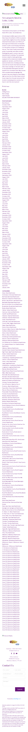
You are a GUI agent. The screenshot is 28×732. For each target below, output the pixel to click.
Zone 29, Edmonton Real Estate (10, 599)
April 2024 (5, 139)
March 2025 (5, 118)
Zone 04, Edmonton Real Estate (11, 557)
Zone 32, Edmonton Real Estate (10, 603)
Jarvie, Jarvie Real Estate (9, 356)
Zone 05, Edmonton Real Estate (11, 559)
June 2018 (5, 272)
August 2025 (5, 108)
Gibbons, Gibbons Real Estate (10, 348)
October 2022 (6, 173)
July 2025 (5, 110)
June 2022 (5, 181)
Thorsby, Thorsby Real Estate (10, 523)
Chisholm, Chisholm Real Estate (10, 317)
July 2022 (5, 179)
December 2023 (6, 146)
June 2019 (5, 249)
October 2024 (6, 127)
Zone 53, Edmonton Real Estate (10, 618)
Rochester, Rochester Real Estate (11, 403)
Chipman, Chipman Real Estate (10, 316)
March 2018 (5, 278)
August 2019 (5, 245)
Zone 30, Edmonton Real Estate (11, 601)
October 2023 (6, 150)
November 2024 (6, 126)
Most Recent (5, 103)
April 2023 (5, 162)
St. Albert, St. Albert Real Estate (11, 512)
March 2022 (5, 186)
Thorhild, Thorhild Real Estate (10, 521)
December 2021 (6, 192)
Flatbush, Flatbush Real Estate (10, 340)
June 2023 (5, 158)
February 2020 (6, 234)
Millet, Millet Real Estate (8, 373)
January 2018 (5, 282)
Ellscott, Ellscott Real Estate (10, 335)
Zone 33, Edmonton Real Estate (10, 605)
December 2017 (6, 284)
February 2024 (6, 143)
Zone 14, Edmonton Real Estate (10, 576)
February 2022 (6, 188)
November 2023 (6, 148)
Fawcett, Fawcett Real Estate (10, 338)
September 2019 (6, 244)
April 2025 (5, 116)
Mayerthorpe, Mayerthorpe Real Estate (13, 371)
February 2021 (6, 211)
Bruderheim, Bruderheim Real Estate (12, 306)
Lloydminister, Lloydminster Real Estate (12, 365)
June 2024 (5, 135)
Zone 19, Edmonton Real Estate (10, 586)
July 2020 (5, 225)
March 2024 (5, 141)
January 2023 (6, 167)
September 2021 (6, 198)
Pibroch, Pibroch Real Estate (10, 390)
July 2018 (4, 270)
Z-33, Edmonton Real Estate (10, 550)
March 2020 (5, 232)
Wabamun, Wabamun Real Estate (11, 534)
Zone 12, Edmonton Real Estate (10, 573)
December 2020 (6, 215)
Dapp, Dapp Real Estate (8, 325)
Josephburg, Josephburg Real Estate (12, 357)
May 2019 (4, 251)
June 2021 (5, 204)
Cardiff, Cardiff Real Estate (9, 314)
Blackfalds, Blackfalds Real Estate (11, 302)
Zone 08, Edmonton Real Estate (11, 565)
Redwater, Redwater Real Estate (11, 399)
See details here (17, 32)
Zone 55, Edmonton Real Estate (11, 622)
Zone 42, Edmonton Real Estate (11, 612)
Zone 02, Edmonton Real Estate (11, 553)
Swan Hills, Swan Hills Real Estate (11, 517)
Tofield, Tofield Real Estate (9, 527)
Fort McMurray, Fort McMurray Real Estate (13, 342)
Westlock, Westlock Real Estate (10, 538)
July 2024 (5, 133)
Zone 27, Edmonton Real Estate (10, 595)
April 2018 (5, 276)
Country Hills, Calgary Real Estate (11, 323)
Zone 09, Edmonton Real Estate (11, 567)
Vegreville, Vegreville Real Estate (11, 529)
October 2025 (6, 105)
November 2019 (6, 240)
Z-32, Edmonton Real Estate (10, 548)
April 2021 (5, 207)
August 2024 (5, 131)
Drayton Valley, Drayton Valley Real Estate (13, 329)
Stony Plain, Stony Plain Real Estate (11, 515)
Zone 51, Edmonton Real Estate (10, 616)
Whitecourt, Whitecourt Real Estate (12, 546)
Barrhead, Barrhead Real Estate (10, 297)
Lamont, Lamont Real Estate (10, 359)
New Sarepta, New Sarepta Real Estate (12, 378)
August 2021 (5, 200)
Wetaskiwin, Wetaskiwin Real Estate (12, 540)
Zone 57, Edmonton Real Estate (10, 626)
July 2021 (4, 202)
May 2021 (4, 206)
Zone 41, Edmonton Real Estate (10, 611)
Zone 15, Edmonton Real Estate (10, 578)
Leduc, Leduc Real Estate (13, 25)
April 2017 (5, 285)
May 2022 (5, 183)
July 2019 (4, 247)
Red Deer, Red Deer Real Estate (10, 397)
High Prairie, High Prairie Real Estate (11, 352)
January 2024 (6, 145)
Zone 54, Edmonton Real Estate (11, 620)
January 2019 (6, 259)
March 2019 (5, 255)
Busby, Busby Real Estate (9, 308)
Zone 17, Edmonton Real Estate (10, 582)
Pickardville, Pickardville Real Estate (11, 392)
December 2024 (6, 124)
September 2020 (7, 221)
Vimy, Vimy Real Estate (8, 533)
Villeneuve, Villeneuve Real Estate (11, 531)
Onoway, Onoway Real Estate (10, 382)
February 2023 (6, 166)
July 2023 (5, 156)
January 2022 (6, 190)
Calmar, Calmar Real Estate (9, 310)
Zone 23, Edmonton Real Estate (10, 593)
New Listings (5, 94)
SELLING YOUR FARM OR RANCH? (11, 97)
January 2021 (5, 213)
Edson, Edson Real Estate (9, 333)
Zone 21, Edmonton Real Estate (10, 590)
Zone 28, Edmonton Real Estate (10, 597)
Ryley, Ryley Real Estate (8, 500)
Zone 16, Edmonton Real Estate (10, 580)
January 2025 (6, 122)
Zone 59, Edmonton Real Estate (11, 630)
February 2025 (6, 120)
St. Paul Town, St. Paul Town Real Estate (13, 513)
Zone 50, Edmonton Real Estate (11, 614)
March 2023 (5, 164)
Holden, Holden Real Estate (9, 354)
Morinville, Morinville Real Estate (10, 375)
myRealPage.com (17, 698)
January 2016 (6, 287)
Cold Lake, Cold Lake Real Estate (11, 321)
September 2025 (7, 107)
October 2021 (6, 196)
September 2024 (7, 129)
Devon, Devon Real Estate (9, 327)
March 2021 (5, 209)
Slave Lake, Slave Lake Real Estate (11, 506)
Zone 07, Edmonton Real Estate (11, 563)
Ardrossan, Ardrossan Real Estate (11, 295)
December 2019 (6, 238)
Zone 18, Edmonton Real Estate (10, 584)
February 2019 (6, 257)
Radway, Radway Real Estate (10, 396)
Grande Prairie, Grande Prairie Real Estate (13, 350)
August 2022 (5, 177)
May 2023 (5, 160)
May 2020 (5, 228)
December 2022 (6, 169)
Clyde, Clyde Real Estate (8, 319)
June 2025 (5, 112)
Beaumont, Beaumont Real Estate (11, 298)
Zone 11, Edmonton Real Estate (10, 571)
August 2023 (5, 154)
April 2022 (5, 185)
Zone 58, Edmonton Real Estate (10, 628)
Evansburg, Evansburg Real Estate (11, 336)
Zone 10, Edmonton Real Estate (10, 569)
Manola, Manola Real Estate (9, 369)
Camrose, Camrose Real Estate (10, 312)
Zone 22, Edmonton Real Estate (10, 592)
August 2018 (5, 268)
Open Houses (6, 95)
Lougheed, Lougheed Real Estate (11, 367)
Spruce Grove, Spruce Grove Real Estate (13, 510)
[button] (11, 653)
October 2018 (6, 264)
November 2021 (6, 194)
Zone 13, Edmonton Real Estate (10, 574)
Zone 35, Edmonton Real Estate (10, 607)
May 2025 (5, 114)
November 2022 (6, 171)
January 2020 (6, 236)
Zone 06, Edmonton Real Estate (11, 561)
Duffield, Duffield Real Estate (10, 331)
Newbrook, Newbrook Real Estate (11, 380)
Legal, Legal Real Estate (8, 363)
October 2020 (6, 219)
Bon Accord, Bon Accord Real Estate (12, 304)
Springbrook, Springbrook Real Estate (12, 508)
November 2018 (6, 263)
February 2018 (6, 280)
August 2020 (5, 223)
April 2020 (5, 230)
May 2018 (4, 274)
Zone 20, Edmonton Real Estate (11, 588)
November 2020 (6, 217)
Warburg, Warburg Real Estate (10, 536)
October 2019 (6, 242)
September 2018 (6, 266)
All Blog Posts (6, 92)
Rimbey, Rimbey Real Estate (9, 401)
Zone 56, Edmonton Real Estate (11, 624)
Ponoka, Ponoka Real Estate (9, 394)
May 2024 (5, 137)
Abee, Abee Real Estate (8, 293)
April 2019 (5, 253)
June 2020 (5, 226)
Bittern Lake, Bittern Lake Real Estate (12, 300)
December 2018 (6, 261)
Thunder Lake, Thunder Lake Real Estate (13, 525)
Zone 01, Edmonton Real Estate (10, 552)
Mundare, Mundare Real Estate (10, 376)
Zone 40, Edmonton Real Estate (11, 609)
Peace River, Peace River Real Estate (12, 388)
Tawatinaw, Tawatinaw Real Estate (11, 519)
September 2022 (6, 175)
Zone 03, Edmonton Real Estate (11, 555)
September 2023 (6, 152)
